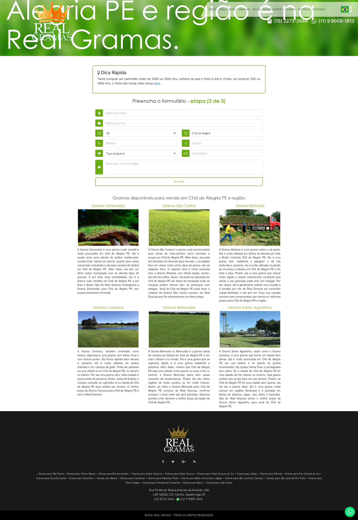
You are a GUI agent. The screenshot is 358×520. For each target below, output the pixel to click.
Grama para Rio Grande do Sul (302, 473)
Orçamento (227, 9)
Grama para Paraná (271, 473)
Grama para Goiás (247, 473)
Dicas (256, 9)
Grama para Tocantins (81, 478)
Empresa (304, 9)
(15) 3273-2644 (290, 21)
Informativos (272, 9)
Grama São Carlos (179, 206)
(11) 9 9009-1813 (335, 21)
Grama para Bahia (107, 478)
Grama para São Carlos (220, 482)
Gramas (244, 9)
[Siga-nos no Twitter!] (173, 461)
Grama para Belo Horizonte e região (201, 478)
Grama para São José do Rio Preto (286, 478)
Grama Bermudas (179, 307)
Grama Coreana (108, 307)
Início (212, 9)
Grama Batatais (249, 206)
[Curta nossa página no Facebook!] (163, 461)
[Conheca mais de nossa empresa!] (184, 461)
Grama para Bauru (193, 482)
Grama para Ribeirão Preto (163, 478)
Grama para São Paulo (51, 473)
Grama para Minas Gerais (81, 473)
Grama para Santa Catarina (147, 473)
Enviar (179, 181)
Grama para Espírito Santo (51, 478)
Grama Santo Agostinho (250, 307)
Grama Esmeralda (108, 206)
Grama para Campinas (132, 478)
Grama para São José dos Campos (244, 478)
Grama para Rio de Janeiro (113, 473)
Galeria (290, 9)
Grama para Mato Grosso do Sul (215, 473)
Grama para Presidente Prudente (161, 482)
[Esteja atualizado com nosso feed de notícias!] (194, 461)
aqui (157, 83)
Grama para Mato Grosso (179, 473)
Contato (319, 9)
